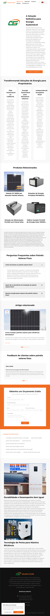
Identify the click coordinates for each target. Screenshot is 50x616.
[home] (9, 2)
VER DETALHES (14, 181)
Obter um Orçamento (34, 71)
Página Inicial (20, 1)
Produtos (33, 1)
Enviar (25, 422)
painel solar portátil (36, 438)
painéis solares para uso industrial (15, 443)
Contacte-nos (25, 3)
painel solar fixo (26, 440)
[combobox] (10, 405)
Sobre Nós (27, 1)
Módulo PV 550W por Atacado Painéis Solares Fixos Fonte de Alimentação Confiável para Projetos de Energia (14, 194)
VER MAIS (7, 343)
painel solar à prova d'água (13, 452)
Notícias (18, 3)
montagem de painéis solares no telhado (17, 438)
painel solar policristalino (13, 440)
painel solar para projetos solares (15, 446)
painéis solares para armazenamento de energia (19, 449)
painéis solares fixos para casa (31, 452)
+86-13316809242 (26, 602)
